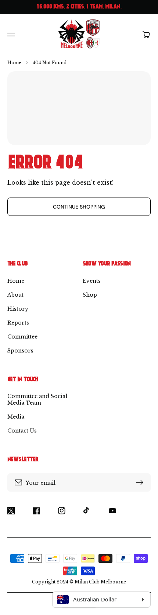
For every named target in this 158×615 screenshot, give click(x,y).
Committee (22, 336)
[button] (11, 34)
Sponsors (20, 350)
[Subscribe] (141, 482)
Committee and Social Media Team (37, 399)
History (17, 308)
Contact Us (22, 430)
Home (14, 62)
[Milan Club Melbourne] (79, 34)
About (15, 295)
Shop (90, 295)
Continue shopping (79, 206)
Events (92, 281)
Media (15, 416)
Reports (18, 322)
